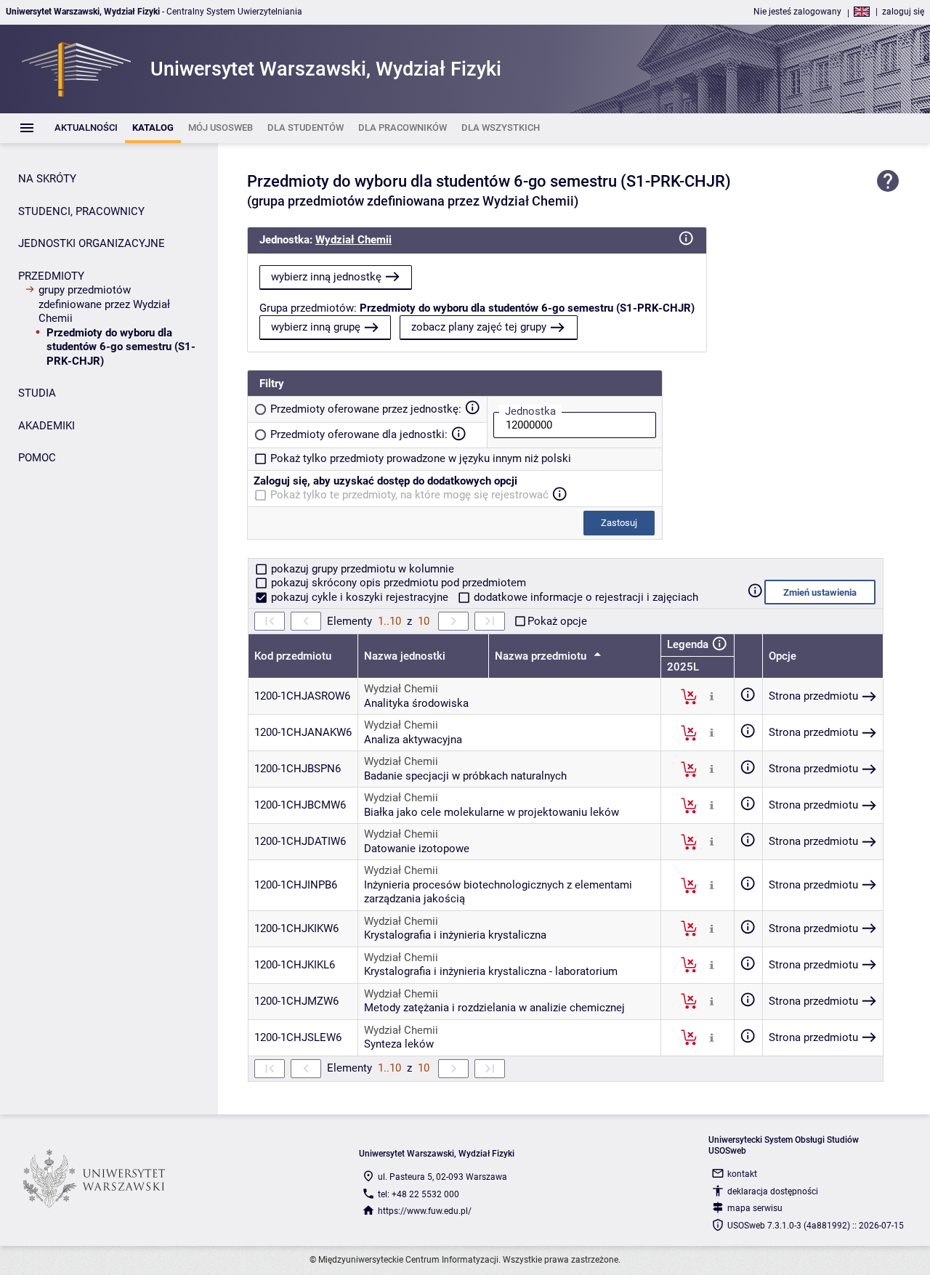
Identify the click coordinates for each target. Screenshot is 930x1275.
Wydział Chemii (353, 239)
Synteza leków (399, 1044)
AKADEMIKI (46, 425)
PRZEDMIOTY (51, 276)
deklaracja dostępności (772, 1191)
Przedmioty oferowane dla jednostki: (358, 434)
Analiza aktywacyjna (413, 739)
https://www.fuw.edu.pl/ (425, 1211)
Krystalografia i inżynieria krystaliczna (455, 935)
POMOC (37, 457)
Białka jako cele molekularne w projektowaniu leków (491, 812)
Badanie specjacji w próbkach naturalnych (465, 775)
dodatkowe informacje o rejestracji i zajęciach (584, 597)
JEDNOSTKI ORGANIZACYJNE (91, 243)
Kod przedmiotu (292, 656)
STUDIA (37, 393)
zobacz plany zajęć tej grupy (478, 326)
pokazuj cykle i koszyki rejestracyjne (359, 597)
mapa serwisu (755, 1208)
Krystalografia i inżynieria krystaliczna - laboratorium (491, 971)
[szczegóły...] (712, 696)
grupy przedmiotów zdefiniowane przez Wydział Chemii (104, 304)
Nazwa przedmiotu (542, 656)
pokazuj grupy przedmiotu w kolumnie (361, 568)
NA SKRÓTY (47, 178)
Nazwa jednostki (404, 656)
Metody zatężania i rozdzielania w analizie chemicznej (494, 1007)
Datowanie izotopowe (416, 848)
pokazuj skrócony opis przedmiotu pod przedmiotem (397, 582)
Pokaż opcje (557, 621)
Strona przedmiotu (813, 696)
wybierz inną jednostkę (326, 276)
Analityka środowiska (416, 703)
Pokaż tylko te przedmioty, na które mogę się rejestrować (409, 494)
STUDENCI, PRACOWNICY (81, 211)
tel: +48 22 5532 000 (418, 1194)
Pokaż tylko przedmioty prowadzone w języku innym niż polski (420, 458)
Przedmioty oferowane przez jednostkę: (365, 409)
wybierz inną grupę (315, 326)
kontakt (742, 1174)
